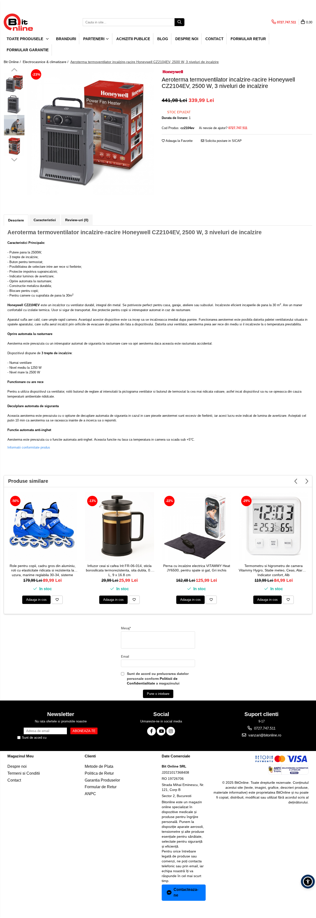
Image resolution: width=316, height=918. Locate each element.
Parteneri (94, 39)
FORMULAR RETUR (248, 39)
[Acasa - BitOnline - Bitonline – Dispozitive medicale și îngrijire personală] (28, 22)
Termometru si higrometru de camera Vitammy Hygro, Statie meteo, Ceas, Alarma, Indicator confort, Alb (273, 570)
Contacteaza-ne (186, 892)
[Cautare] (179, 22)
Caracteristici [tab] (45, 220)
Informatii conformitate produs (28, 447)
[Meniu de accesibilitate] (308, 881)
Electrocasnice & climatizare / (46, 62)
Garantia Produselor (102, 780)
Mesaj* (126, 628)
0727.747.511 (264, 728)
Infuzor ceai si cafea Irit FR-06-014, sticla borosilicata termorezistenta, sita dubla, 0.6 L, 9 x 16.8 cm (119, 570)
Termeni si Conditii (23, 773)
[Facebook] (151, 731)
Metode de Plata (99, 766)
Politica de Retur (99, 773)
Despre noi (186, 39)
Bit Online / (13, 62)
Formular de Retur (101, 787)
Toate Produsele (25, 39)
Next (14, 159)
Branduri (66, 39)
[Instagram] (170, 731)
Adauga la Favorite (179, 141)
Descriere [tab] (16, 220)
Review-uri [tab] (76, 220)
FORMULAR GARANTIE (28, 50)
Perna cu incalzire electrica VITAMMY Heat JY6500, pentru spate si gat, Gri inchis (196, 568)
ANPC (90, 794)
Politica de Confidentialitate (66, 737)
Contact (214, 39)
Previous (14, 70)
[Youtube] (161, 731)
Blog (162, 39)
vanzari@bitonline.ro (264, 735)
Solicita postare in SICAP (223, 141)
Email (125, 656)
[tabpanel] (90, 131)
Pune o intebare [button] (158, 694)
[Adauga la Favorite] (57, 600)
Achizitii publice (133, 39)
